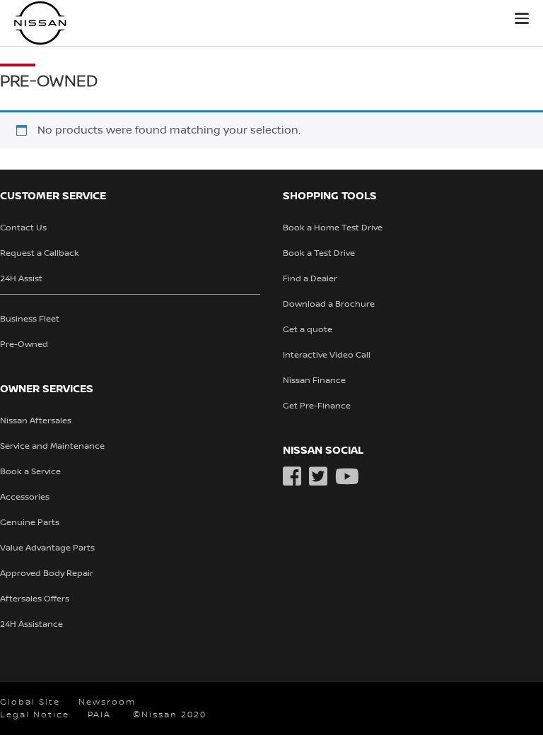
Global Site (30, 702)
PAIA (99, 715)
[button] (522, 18)
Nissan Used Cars (81, 23)
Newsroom (107, 702)
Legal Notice (34, 715)
